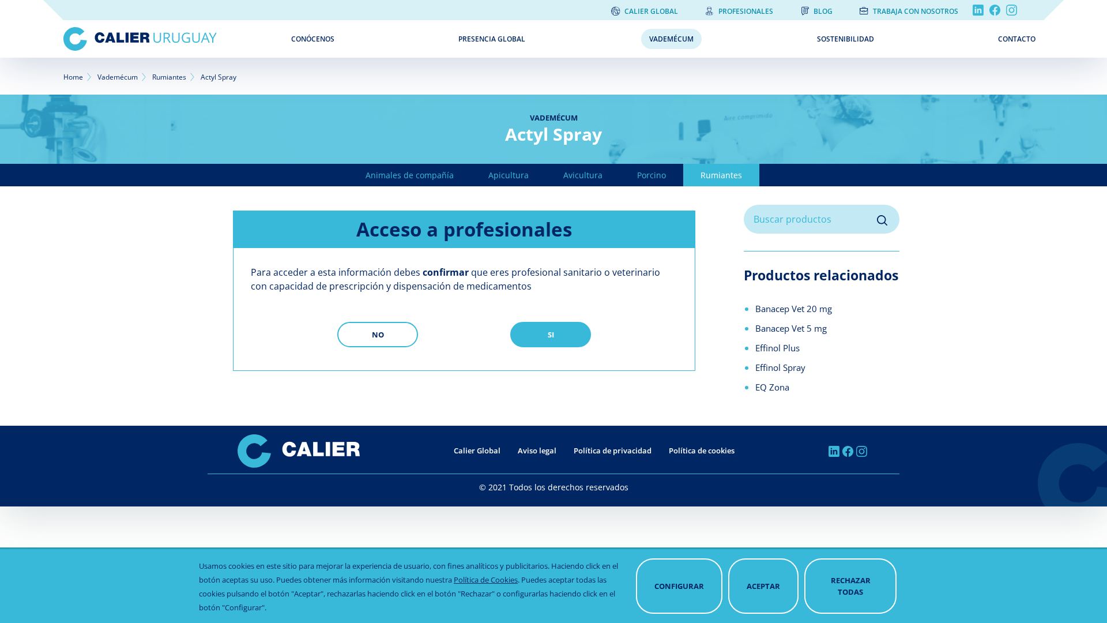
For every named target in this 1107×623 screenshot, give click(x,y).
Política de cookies (702, 450)
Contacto (1017, 39)
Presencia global (491, 39)
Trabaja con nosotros (915, 11)
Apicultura (508, 175)
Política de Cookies (486, 580)
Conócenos (312, 39)
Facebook (994, 10)
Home (73, 77)
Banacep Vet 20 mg (793, 308)
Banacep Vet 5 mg (791, 328)
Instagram (1011, 10)
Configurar (679, 586)
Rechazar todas (851, 586)
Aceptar (763, 586)
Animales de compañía (410, 175)
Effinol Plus (777, 348)
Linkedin (978, 10)
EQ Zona (772, 387)
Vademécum (671, 39)
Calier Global (651, 11)
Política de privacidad (613, 450)
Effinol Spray (780, 367)
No (378, 334)
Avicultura (583, 175)
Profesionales (745, 11)
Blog (823, 11)
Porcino (651, 175)
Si (551, 334)
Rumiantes (169, 77)
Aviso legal (537, 450)
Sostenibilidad (845, 39)
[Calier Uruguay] (168, 39)
